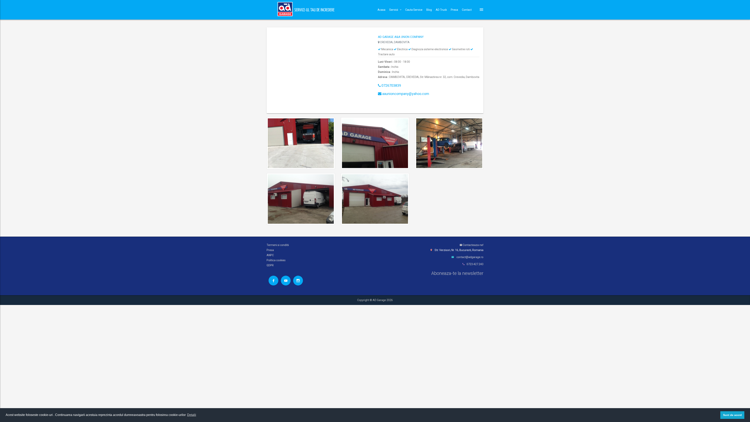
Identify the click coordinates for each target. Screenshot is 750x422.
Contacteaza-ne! (472, 245)
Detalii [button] (191, 415)
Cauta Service (413, 9)
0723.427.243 (475, 264)
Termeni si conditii (278, 245)
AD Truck (441, 9)
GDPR (270, 265)
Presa (454, 9)
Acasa (381, 9)
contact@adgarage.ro (469, 257)
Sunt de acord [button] (732, 415)
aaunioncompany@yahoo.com (405, 94)
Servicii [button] (393, 9)
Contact (467, 9)
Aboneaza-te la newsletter (457, 273)
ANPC (270, 255)
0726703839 (391, 85)
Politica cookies (276, 260)
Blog (429, 9)
